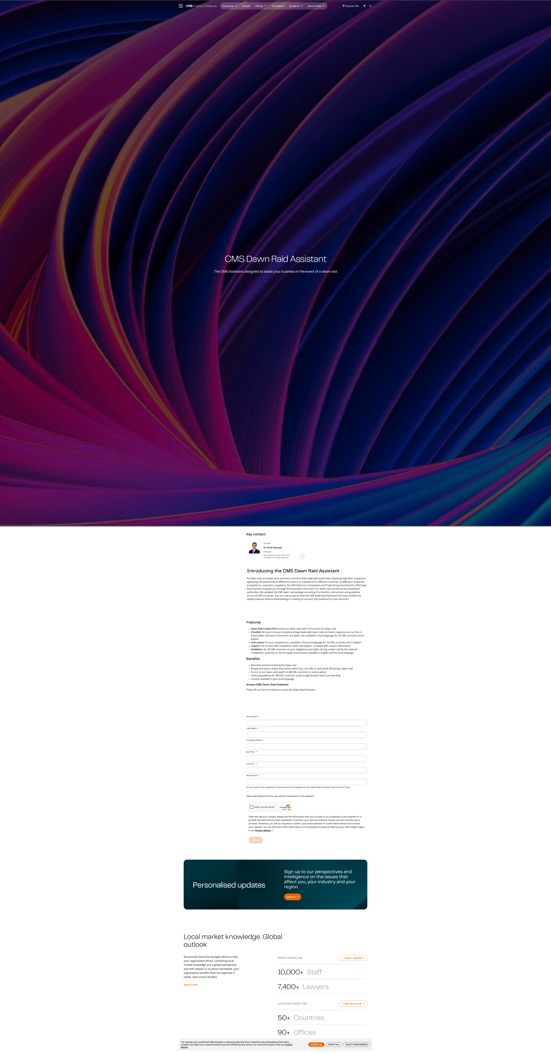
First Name (252, 716)
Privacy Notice (263, 830)
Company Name (254, 740)
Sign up (291, 897)
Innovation (278, 5)
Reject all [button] (333, 1044)
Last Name (251, 728)
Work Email (252, 775)
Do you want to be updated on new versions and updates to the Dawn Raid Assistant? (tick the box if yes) (298, 787)
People (246, 5)
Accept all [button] (316, 1044)
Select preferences (357, 1044)
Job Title (250, 751)
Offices (259, 5)
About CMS (315, 5)
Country (250, 763)
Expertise (228, 5)
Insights (294, 5)
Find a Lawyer (353, 957)
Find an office (352, 1003)
